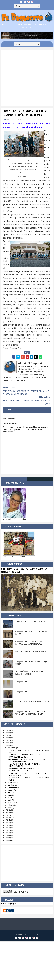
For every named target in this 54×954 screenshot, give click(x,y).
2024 (8, 735)
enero (10, 807)
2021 (8, 742)
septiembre (12, 787)
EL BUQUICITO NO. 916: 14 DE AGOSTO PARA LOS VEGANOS (31, 632)
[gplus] (23, 938)
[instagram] (25, 2)
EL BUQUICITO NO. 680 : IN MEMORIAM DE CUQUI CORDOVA (31, 662)
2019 (8, 810)
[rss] (30, 938)
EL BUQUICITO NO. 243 (22, 681)
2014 (8, 822)
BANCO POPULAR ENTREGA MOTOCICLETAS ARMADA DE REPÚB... (26, 760)
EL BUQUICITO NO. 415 (22, 691)
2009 (8, 835)
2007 (8, 840)
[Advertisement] (27, 84)
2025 (8, 732)
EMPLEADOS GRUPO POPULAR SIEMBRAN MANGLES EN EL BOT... (25, 756)
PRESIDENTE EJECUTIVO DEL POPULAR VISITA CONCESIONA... (26, 774)
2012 (8, 827)
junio (10, 795)
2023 (8, 737)
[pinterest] (37, 938)
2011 (8, 830)
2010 (8, 832)
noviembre (12, 782)
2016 (8, 817)
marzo (11, 802)
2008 (8, 837)
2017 (8, 815)
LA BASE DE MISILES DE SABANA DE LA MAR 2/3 (30, 621)
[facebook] (21, 2)
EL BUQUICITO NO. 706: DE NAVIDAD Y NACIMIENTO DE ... (23, 765)
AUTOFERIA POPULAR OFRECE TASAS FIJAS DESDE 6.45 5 (28, 779)
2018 (8, 812)
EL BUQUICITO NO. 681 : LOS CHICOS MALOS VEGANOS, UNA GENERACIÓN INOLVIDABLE (24, 571)
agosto (11, 790)
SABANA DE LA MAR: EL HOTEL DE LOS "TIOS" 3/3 (31, 651)
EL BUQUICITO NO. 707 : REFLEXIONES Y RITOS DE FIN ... (28, 751)
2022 (8, 740)
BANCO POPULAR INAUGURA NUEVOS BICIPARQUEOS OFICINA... (23, 769)
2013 (8, 825)
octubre (11, 785)
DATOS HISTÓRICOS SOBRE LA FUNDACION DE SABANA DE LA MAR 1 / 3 (30, 672)
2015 (8, 820)
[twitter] (16, 938)
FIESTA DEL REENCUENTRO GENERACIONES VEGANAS (32, 701)
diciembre (12, 748)
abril (10, 800)
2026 (8, 730)
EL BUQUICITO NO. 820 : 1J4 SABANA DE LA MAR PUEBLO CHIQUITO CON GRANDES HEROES (30, 712)
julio (10, 792)
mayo (10, 797)
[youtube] (28, 2)
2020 (8, 745)
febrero (11, 805)
